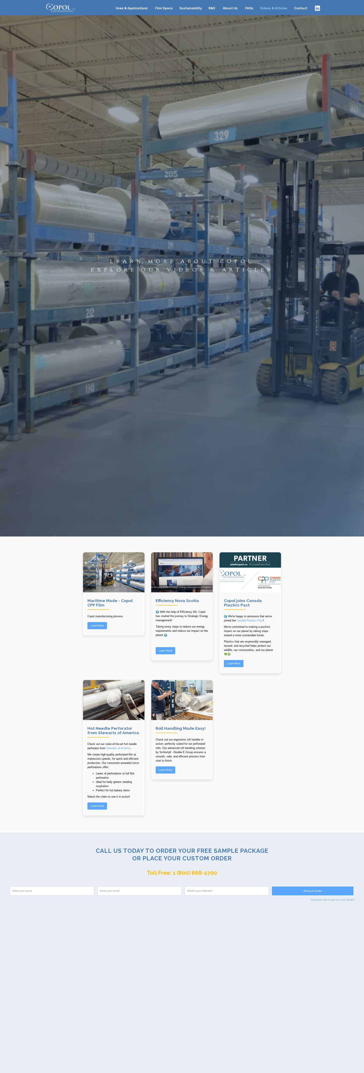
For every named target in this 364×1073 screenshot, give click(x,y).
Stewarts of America (118, 748)
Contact (300, 8)
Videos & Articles (273, 8)
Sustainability (190, 8)
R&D (212, 8)
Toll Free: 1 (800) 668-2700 (182, 873)
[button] (131, 6)
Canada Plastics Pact (250, 620)
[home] (60, 7)
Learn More (97, 625)
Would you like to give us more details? (332, 899)
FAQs (249, 8)
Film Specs (164, 8)
